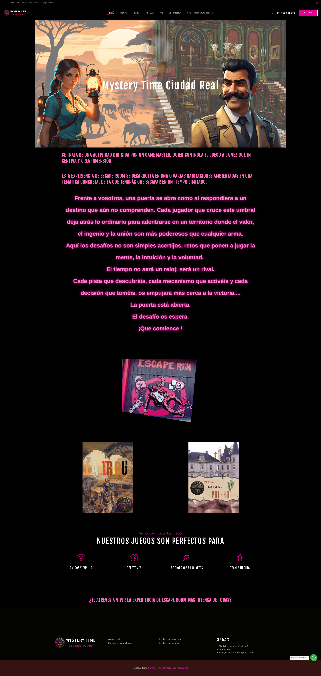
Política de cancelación (120, 643)
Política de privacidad (170, 639)
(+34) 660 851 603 (225, 649)
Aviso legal (114, 639)
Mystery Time (140, 668)
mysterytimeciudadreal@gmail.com (235, 652)
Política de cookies (169, 643)
